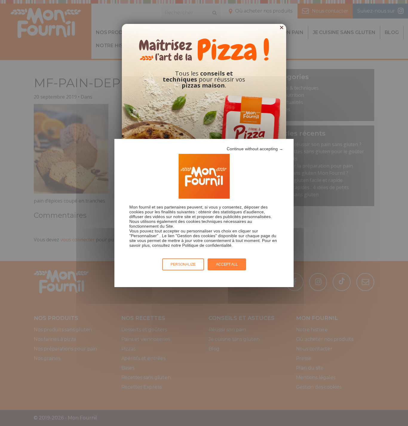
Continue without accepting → (255, 148)
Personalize (183, 264)
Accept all (227, 264)
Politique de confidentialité (206, 245)
